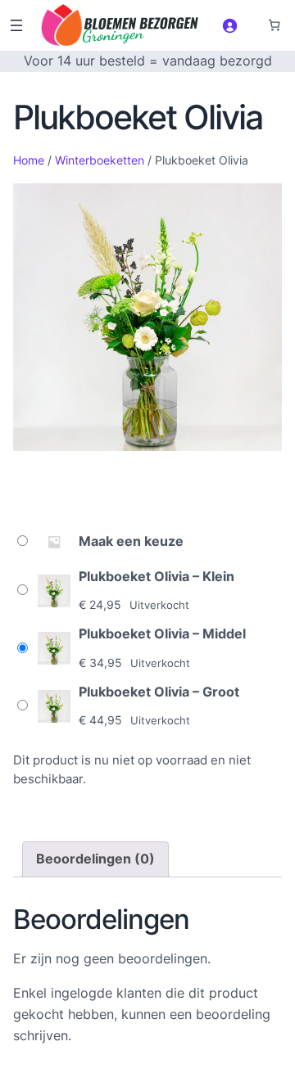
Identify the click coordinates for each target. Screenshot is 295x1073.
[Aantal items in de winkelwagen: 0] (274, 25)
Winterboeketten (99, 160)
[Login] (229, 25)
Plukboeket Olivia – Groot (159, 691)
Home (28, 160)
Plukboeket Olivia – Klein (156, 576)
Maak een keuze (131, 541)
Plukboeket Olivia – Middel (162, 633)
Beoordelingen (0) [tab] (95, 858)
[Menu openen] (16, 25)
